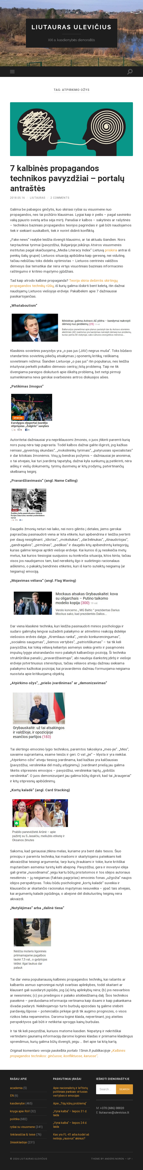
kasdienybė (17, 1103)
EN (12, 1095)
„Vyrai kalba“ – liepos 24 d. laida (70, 1124)
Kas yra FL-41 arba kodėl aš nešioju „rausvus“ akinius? (71, 1136)
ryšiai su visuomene (22, 1127)
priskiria (111, 250)
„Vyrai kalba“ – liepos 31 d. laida (70, 1113)
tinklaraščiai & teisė (22, 1134)
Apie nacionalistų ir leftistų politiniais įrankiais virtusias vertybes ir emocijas (70, 1092)
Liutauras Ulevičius (71, 27)
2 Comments (59, 197)
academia (16, 1088)
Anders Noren (114, 1158)
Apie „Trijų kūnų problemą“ (69, 1103)
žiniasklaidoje (18, 1142)
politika (15, 1119)
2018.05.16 (17, 197)
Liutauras (37, 197)
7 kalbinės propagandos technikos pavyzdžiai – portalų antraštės (67, 178)
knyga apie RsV (20, 1111)
